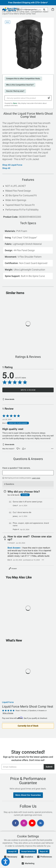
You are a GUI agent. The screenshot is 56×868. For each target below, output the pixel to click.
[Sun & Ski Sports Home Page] (9, 9)
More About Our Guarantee (28, 795)
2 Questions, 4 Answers (36, 710)
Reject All (44, 851)
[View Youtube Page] (32, 823)
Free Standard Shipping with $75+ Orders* (28, 3)
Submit (49, 766)
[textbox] (28, 472)
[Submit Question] (48, 98)
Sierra (15, 103)
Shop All (6, 168)
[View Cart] (53, 9)
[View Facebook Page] (15, 823)
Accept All (12, 851)
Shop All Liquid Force (12, 165)
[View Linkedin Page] (40, 823)
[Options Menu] (52, 448)
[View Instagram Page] (23, 823)
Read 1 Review (21, 710)
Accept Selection (28, 851)
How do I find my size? (15, 91)
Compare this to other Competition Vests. (23, 78)
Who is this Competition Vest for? (20, 85)
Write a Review (28, 390)
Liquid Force (8, 702)
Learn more (36, 478)
